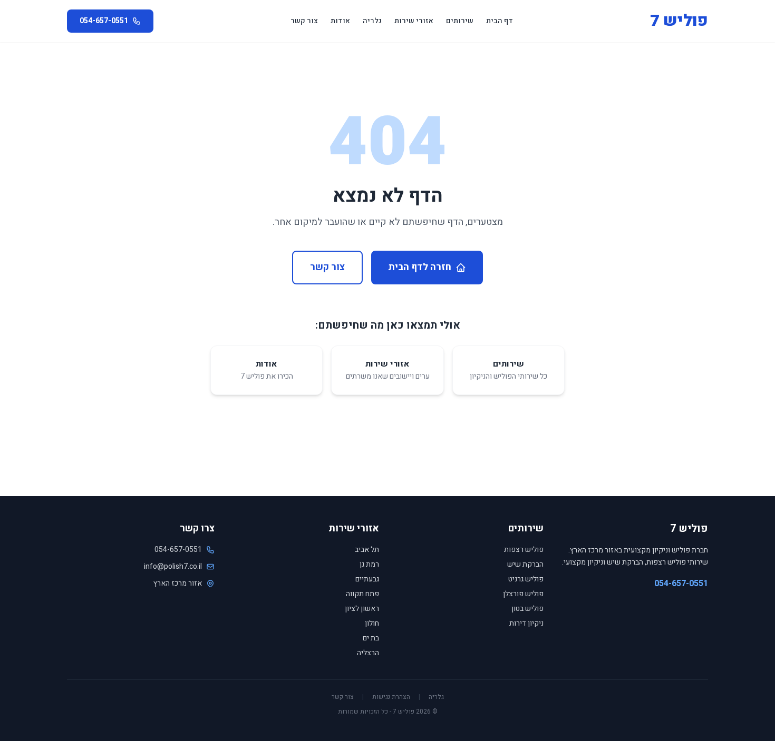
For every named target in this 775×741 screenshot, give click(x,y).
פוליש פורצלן (523, 593)
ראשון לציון (362, 608)
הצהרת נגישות (391, 697)
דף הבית (499, 21)
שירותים (459, 21)
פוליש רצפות (524, 549)
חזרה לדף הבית (419, 267)
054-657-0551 (681, 583)
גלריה (372, 21)
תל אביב (367, 549)
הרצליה (368, 652)
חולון (372, 623)
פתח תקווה (362, 593)
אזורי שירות (413, 21)
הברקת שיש (525, 564)
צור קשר (304, 21)
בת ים (371, 638)
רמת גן (369, 564)
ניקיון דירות (526, 623)
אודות (340, 21)
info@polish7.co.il (173, 566)
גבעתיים (367, 579)
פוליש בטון (527, 608)
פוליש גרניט (526, 579)
